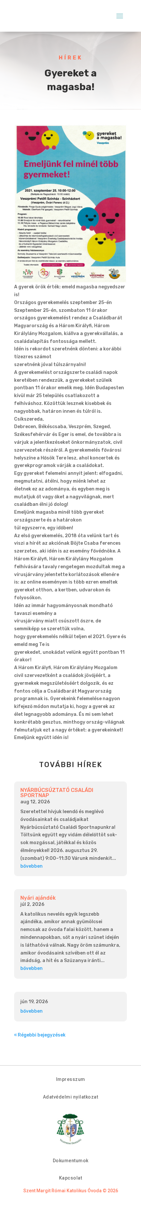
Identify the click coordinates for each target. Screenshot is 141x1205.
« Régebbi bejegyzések (40, 1035)
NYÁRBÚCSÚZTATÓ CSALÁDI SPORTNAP (56, 792)
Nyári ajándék (38, 898)
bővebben (31, 866)
